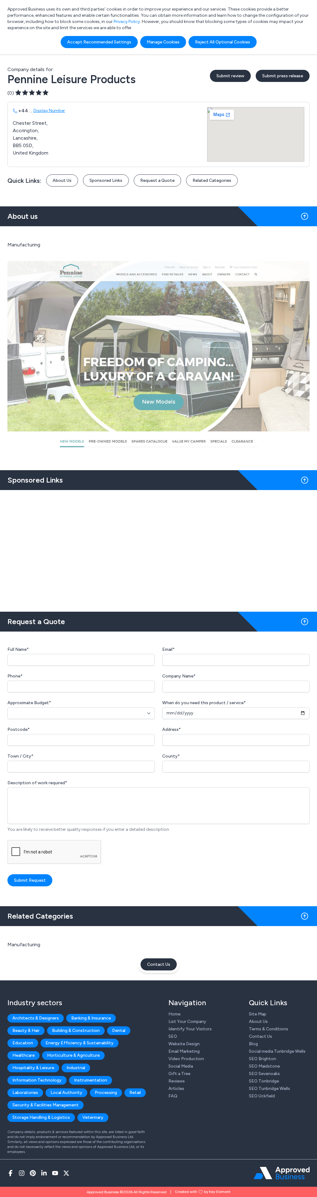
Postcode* (18, 729)
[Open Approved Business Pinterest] (33, 1173)
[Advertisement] (158, 548)
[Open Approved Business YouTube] (55, 1173)
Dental (118, 1030)
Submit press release (282, 76)
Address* (171, 729)
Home (174, 1014)
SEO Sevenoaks (264, 1073)
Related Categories (212, 180)
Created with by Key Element (202, 1192)
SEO (172, 1036)
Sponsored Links (105, 180)
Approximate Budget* (29, 702)
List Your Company (187, 1021)
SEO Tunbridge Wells (269, 1088)
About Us (62, 180)
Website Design (184, 1043)
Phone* (15, 676)
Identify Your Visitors (190, 1029)
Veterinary (92, 1117)
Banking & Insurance (91, 1018)
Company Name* (179, 676)
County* (171, 756)
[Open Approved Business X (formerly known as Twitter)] (66, 1173)
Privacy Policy (127, 21)
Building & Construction (76, 1030)
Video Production (186, 1058)
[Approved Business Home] (282, 1173)
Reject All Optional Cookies (222, 42)
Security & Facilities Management (45, 1105)
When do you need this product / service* (204, 702)
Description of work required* (37, 782)
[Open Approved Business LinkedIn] (44, 1173)
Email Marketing (184, 1051)
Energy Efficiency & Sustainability (80, 1043)
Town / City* (20, 756)
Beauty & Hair (26, 1030)
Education (22, 1043)
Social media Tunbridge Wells (277, 1051)
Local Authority (66, 1092)
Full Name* (18, 649)
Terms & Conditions (268, 1029)
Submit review (230, 76)
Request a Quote (157, 180)
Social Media (180, 1066)
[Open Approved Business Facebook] (10, 1173)
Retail (135, 1092)
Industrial (76, 1067)
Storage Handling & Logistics (41, 1117)
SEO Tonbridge (264, 1081)
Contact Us (158, 964)
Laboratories (25, 1092)
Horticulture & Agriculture (73, 1055)
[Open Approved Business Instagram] (22, 1173)
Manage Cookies (163, 42)
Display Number (49, 110)
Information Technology (37, 1080)
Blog (253, 1043)
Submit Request (30, 880)
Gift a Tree (179, 1073)
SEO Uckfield (262, 1096)
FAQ (172, 1096)
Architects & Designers (35, 1018)
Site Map (257, 1014)
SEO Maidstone (264, 1066)
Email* (168, 649)
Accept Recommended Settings (99, 42)
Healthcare (23, 1055)
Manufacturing (23, 944)
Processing (106, 1092)
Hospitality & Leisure (33, 1067)
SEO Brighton (262, 1058)
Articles (176, 1088)
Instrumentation (90, 1080)
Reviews (176, 1081)
